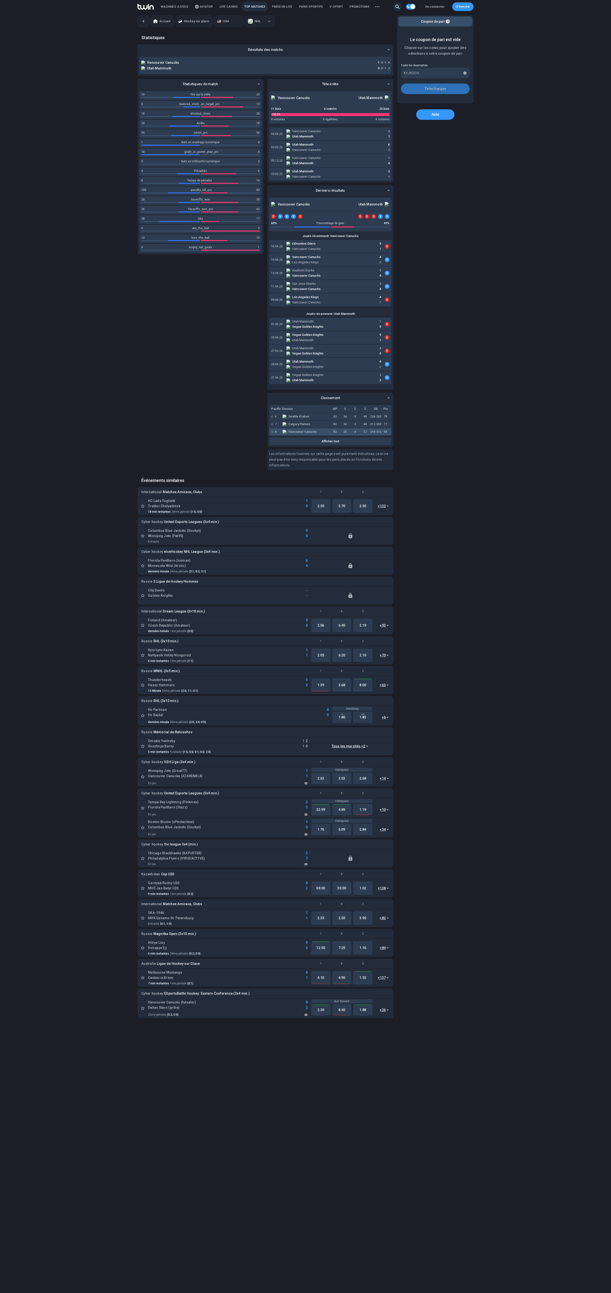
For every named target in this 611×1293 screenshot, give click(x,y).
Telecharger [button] (435, 88)
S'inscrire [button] (463, 6)
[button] (397, 6)
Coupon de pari (435, 21)
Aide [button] (435, 114)
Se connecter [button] (435, 6)
